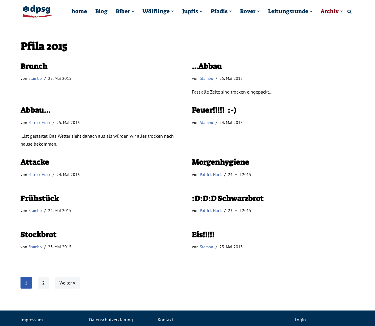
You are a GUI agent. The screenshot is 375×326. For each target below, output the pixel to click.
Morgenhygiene (220, 162)
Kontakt (165, 319)
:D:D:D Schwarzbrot (228, 198)
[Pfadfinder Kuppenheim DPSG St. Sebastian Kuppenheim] (38, 11)
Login (300, 319)
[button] (133, 11)
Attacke (35, 162)
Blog (101, 11)
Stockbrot (39, 234)
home (79, 11)
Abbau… (35, 110)
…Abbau (207, 66)
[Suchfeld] (349, 11)
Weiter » (67, 283)
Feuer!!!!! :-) (214, 110)
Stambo (35, 78)
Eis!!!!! (203, 234)
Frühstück (40, 198)
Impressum (32, 319)
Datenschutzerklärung (111, 319)
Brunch (34, 66)
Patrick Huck (39, 122)
